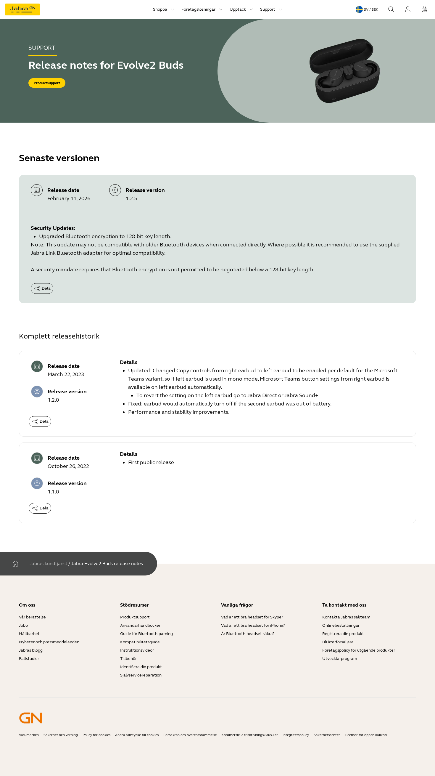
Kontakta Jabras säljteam (346, 617)
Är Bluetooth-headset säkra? (247, 633)
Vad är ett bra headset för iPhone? (253, 625)
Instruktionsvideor (137, 650)
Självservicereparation (141, 675)
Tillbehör (128, 658)
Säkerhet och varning (61, 735)
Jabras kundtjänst (48, 563)
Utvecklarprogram (339, 658)
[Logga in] (408, 9)
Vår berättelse (32, 617)
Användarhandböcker (140, 625)
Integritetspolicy (296, 735)
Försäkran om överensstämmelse (190, 735)
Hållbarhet (29, 633)
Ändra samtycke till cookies (137, 735)
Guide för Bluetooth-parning (146, 633)
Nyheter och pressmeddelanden (49, 641)
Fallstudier (29, 658)
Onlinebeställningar (341, 625)
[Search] (391, 9)
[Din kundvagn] (424, 9)
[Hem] (15, 564)
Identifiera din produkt (141, 666)
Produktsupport (135, 617)
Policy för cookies (96, 735)
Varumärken (29, 735)
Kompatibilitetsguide (140, 641)
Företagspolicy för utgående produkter (358, 650)
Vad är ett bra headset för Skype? (252, 617)
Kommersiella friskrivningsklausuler (249, 735)
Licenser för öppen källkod (366, 735)
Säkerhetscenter (327, 735)
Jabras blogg (31, 650)
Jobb (23, 625)
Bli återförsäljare (338, 641)
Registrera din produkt (343, 633)
